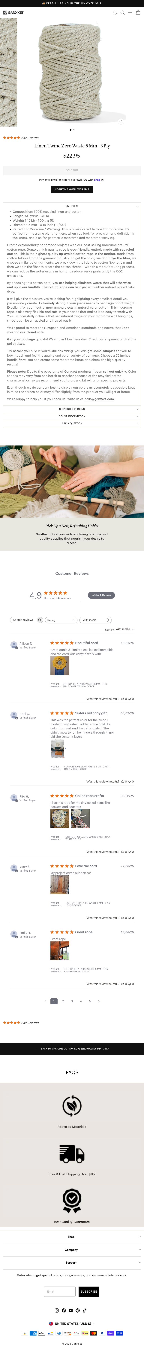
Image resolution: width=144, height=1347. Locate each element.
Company (71, 1250)
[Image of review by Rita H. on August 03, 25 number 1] (59, 818)
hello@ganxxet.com (99, 399)
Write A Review (101, 595)
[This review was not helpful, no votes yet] (129, 699)
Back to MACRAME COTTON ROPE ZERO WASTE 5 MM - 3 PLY (74, 1049)
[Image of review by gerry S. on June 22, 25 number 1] (59, 884)
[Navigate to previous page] (45, 1001)
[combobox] (61, 620)
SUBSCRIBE (88, 1292)
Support (71, 1262)
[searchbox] (23, 620)
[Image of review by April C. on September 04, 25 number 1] (59, 748)
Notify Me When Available (72, 189)
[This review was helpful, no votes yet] (123, 699)
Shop (71, 1237)
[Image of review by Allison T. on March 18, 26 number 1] (59, 665)
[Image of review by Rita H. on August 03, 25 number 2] (80, 818)
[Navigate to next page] (99, 1001)
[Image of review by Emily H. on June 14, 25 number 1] (59, 950)
